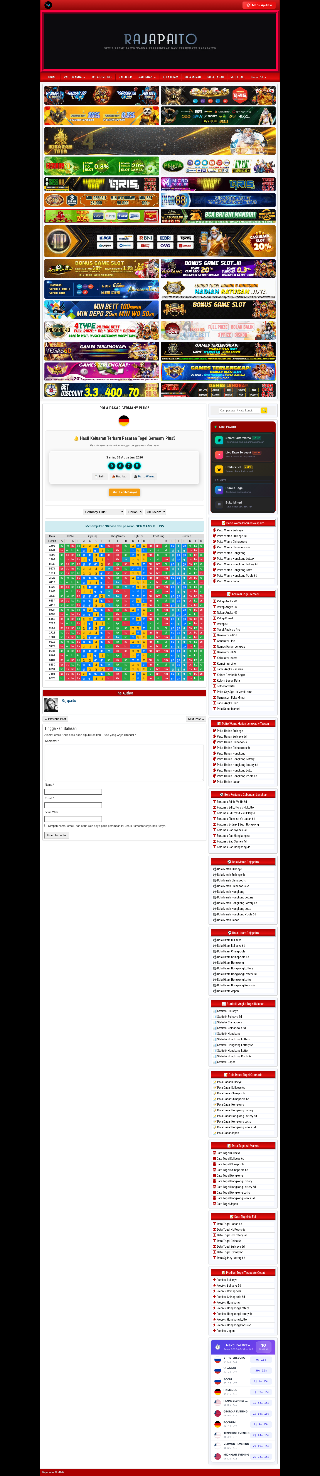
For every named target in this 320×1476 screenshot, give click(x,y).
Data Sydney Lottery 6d (230, 1258)
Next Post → (196, 719)
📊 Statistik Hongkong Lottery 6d (233, 1045)
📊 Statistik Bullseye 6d (227, 1016)
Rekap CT (222, 624)
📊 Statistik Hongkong (227, 1033)
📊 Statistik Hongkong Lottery (231, 1039)
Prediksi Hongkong (228, 1302)
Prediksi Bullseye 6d (228, 1285)
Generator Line (225, 641)
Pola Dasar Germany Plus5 (124, 408)
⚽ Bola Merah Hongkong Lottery (233, 897)
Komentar (52, 741)
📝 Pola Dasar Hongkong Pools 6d (234, 1127)
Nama (49, 784)
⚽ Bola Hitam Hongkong (228, 962)
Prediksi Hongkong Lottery (232, 1308)
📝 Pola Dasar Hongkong (228, 1104)
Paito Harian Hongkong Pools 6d (236, 776)
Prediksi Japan (225, 1331)
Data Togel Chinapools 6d (232, 1170)
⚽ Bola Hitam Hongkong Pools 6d (234, 985)
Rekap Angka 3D (226, 607)
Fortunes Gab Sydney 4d (231, 841)
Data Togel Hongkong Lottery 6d (236, 1187)
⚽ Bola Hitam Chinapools (229, 951)
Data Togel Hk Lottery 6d (231, 1235)
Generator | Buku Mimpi (230, 697)
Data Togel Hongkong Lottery (234, 1181)
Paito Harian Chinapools (231, 742)
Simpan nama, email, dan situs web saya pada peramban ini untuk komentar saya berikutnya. (107, 825)
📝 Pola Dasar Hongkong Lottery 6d (235, 1116)
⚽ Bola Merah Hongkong (228, 891)
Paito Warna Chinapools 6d (233, 547)
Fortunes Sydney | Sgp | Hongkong (237, 824)
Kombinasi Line (226, 663)
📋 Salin (99, 476)
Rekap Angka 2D (226, 601)
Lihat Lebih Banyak (124, 492)
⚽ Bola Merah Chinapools (229, 880)
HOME (52, 77)
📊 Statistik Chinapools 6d (229, 1028)
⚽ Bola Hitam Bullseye (227, 940)
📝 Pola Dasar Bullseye (227, 1082)
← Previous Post (55, 719)
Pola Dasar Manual (228, 709)
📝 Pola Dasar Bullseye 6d (229, 1087)
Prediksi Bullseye (226, 1280)
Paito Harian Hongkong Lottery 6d (237, 765)
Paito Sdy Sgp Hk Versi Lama (234, 692)
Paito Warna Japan (228, 581)
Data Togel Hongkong (229, 1175)
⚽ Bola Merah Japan (226, 920)
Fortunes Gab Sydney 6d (231, 830)
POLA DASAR (215, 77)
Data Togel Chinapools (230, 1164)
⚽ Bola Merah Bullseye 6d (229, 874)
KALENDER (125, 77)
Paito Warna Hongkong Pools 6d (236, 575)
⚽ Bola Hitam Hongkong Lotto (232, 979)
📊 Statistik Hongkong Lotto (230, 1050)
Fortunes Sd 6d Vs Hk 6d (231, 802)
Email (49, 798)
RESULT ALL (238, 77)
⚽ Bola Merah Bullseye (227, 869)
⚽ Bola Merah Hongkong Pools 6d (234, 914)
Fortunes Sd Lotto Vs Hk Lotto (235, 807)
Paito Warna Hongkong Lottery (235, 558)
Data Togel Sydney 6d (229, 1252)
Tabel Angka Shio (227, 703)
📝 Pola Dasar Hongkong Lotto (232, 1121)
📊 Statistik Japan (224, 1062)
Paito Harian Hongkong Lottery (235, 759)
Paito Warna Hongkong (230, 553)
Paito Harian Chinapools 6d (233, 748)
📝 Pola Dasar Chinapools (229, 1093)
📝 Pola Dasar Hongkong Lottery (233, 1110)
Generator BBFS (226, 652)
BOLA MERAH (193, 77)
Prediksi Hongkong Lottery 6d (234, 1314)
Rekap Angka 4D (226, 612)
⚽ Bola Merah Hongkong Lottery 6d (235, 903)
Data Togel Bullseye (228, 1153)
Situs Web (51, 812)
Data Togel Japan (227, 1204)
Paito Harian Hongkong (230, 753)
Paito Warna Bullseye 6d (231, 536)
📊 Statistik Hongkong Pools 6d (232, 1056)
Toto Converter (225, 686)
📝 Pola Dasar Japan (226, 1133)
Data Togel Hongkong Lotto (233, 1192)
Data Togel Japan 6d (229, 1224)
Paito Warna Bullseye (229, 530)
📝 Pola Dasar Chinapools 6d (231, 1099)
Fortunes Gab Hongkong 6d (233, 835)
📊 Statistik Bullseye (225, 1011)
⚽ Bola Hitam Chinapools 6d (231, 957)
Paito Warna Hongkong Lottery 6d (237, 564)
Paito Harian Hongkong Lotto (234, 770)
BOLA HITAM (170, 77)
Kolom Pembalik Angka (231, 675)
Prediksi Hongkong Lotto (231, 1319)
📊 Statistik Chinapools (227, 1022)
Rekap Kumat (224, 618)
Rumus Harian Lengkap (230, 646)
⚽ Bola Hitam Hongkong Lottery (233, 968)
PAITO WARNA (73, 77)
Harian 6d (257, 77)
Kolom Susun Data (228, 680)
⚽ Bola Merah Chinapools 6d (231, 886)
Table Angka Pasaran (229, 669)
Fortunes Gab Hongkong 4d (233, 847)
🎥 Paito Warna (144, 476)
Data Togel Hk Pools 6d (231, 1229)
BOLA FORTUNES (102, 77)
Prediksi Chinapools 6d (230, 1297)
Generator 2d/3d (226, 635)
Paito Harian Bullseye (229, 731)
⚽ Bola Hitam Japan (226, 991)
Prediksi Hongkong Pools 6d (233, 1325)
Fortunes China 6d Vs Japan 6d (235, 819)
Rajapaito (69, 700)
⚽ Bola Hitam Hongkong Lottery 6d (235, 974)
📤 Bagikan (119, 476)
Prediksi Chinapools (228, 1291)
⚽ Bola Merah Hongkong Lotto (232, 908)
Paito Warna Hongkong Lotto (234, 570)
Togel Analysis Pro (228, 629)
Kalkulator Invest (226, 658)
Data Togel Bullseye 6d (230, 1158)
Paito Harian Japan (228, 781)
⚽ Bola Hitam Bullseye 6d (229, 945)
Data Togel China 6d (228, 1241)
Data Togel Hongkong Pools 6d (235, 1198)
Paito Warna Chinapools (231, 541)
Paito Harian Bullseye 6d (231, 736)
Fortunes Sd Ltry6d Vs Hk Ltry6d (236, 813)
